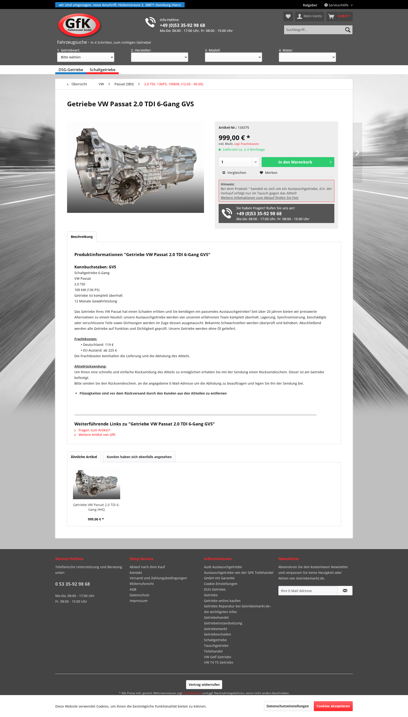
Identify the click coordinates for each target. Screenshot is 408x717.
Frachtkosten (192, 693)
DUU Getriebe (215, 589)
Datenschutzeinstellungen (288, 706)
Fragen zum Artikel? (94, 430)
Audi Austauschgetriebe (223, 567)
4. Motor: (286, 50)
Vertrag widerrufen (204, 684)
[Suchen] (348, 29)
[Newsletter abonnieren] (345, 590)
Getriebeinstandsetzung (223, 623)
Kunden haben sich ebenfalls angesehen (139, 457)
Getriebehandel (216, 617)
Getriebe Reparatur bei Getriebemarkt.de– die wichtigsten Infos (237, 609)
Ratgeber (310, 5)
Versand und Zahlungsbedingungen (158, 578)
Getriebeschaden (217, 634)
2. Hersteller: (141, 50)
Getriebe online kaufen (222, 600)
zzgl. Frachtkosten (246, 144)
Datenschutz (139, 595)
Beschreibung (82, 236)
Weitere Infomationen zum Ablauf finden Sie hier (260, 197)
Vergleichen (236, 172)
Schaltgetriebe (215, 640)
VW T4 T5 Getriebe (218, 662)
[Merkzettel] (288, 16)
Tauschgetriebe (216, 645)
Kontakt (136, 572)
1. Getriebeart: (68, 50)
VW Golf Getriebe (217, 657)
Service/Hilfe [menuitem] (338, 5)
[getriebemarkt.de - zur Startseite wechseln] (81, 25)
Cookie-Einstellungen (221, 583)
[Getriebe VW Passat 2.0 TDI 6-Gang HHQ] (96, 483)
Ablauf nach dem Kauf (147, 567)
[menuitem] (310, 5)
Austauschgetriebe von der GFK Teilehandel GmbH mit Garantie (238, 575)
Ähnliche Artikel (84, 457)
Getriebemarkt (215, 629)
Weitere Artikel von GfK (96, 434)
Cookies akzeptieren (333, 706)
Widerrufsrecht (142, 583)
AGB (133, 589)
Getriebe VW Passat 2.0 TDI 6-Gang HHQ (96, 507)
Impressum (139, 600)
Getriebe (211, 595)
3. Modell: (213, 50)
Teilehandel (213, 651)
